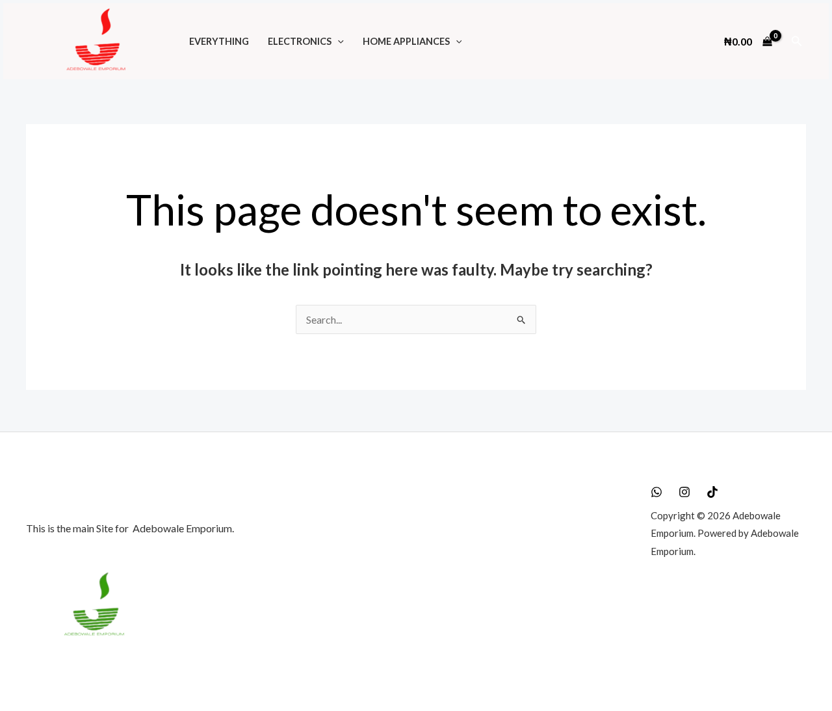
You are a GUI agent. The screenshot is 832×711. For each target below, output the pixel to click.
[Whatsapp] (656, 492)
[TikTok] (712, 492)
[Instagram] (684, 492)
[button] (338, 41)
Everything (219, 41)
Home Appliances (406, 41)
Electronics (300, 41)
